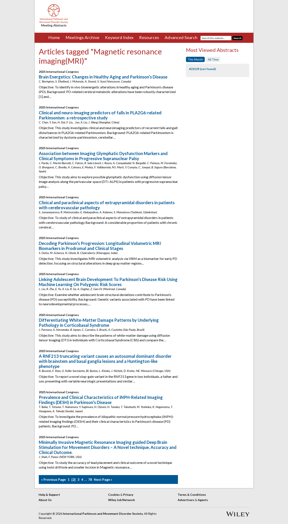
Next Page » (103, 479)
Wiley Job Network (121, 500)
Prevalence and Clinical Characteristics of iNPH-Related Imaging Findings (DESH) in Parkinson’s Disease (101, 400)
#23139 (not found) (202, 69)
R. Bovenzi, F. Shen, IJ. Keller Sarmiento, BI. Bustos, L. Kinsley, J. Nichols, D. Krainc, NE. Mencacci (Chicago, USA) (105, 371)
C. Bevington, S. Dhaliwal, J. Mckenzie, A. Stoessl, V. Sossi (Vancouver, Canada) (85, 81)
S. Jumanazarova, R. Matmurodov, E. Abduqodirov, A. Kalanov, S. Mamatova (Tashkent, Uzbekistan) (98, 212)
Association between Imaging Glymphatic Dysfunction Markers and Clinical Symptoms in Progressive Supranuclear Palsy (103, 156)
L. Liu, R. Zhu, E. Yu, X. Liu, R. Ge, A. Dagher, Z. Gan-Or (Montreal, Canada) (82, 289)
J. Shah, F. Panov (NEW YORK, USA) (60, 457)
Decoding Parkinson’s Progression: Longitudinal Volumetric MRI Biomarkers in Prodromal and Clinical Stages (100, 246)
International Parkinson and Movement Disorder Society (103, 513)
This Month (195, 59)
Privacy (128, 494)
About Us (45, 500)
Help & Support (49, 494)
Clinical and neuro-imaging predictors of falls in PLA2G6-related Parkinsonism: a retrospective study (100, 115)
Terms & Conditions (192, 494)
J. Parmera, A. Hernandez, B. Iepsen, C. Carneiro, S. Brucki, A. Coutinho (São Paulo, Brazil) (91, 329)
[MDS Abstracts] (54, 26)
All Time (213, 59)
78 (90, 479)
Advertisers (186, 500)
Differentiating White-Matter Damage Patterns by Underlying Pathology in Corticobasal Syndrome (99, 322)
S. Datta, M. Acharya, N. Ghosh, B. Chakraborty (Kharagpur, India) (78, 253)
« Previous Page (53, 479)
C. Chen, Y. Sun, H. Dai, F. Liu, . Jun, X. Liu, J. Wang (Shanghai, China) (79, 122)
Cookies (114, 494)
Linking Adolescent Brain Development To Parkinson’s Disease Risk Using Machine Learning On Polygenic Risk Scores (108, 282)
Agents (203, 500)
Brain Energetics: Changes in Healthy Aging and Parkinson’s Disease (103, 76)
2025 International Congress (59, 71)
